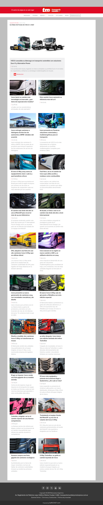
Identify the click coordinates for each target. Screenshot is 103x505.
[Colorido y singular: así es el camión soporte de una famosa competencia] (23, 406)
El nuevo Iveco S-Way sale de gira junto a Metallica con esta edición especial (50, 295)
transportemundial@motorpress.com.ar (74, 495)
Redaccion (20, 74)
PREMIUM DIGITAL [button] (75, 15)
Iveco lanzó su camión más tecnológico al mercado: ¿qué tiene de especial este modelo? (22, 99)
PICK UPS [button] (50, 15)
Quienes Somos (36, 497)
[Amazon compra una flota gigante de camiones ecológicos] (23, 445)
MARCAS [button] (42, 15)
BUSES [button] (67, 15)
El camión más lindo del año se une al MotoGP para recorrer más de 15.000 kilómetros (22, 213)
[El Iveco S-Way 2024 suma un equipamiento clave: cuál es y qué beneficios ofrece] (23, 162)
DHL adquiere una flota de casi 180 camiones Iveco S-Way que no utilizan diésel (22, 253)
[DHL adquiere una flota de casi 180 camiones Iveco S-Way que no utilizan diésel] (23, 240)
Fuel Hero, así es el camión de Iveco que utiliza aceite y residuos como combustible (50, 174)
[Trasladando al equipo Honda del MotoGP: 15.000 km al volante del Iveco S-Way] (51, 405)
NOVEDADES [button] (27, 15)
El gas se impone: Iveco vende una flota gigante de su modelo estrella (22, 377)
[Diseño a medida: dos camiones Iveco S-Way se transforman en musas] (23, 326)
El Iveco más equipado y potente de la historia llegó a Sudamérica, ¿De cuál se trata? (51, 378)
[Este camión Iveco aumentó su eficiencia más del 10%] (51, 87)
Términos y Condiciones (49, 497)
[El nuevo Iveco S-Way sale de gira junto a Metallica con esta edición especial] (51, 283)
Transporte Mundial (14, 22)
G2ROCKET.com (54, 503)
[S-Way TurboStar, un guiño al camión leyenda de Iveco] (51, 445)
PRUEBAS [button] (35, 15)
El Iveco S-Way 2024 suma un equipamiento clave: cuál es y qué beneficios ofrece (21, 174)
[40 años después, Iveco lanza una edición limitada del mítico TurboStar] (51, 326)
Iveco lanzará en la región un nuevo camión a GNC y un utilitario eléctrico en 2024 (50, 253)
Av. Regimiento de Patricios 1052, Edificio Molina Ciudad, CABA (37, 495)
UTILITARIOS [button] (59, 15)
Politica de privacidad (64, 497)
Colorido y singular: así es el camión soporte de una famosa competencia (22, 418)
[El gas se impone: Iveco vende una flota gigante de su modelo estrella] (23, 365)
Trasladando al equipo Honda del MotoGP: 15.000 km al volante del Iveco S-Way (50, 417)
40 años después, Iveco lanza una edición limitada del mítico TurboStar (51, 338)
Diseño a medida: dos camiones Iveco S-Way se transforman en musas (22, 338)
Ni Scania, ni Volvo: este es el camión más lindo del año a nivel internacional (51, 213)
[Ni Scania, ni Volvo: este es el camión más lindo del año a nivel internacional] (51, 201)
